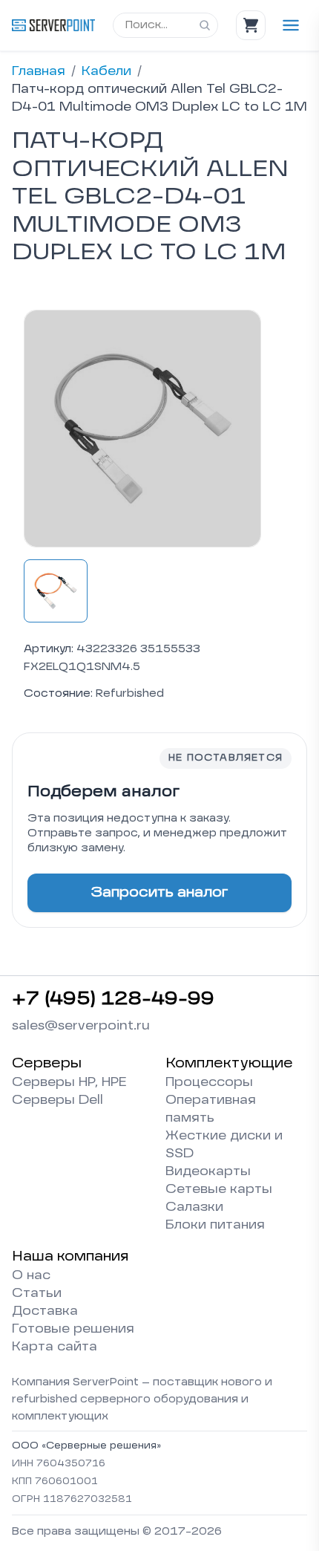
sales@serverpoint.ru (81, 1027)
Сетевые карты (218, 1190)
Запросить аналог (159, 893)
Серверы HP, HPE (69, 1083)
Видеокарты (208, 1172)
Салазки (194, 1208)
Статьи (37, 1294)
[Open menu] (290, 25)
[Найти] (205, 25)
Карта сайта (54, 1347)
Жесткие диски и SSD (224, 1145)
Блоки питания (215, 1226)
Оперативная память (210, 1110)
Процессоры (209, 1083)
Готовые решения (73, 1330)
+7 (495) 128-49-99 (113, 1000)
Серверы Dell (57, 1101)
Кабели (106, 72)
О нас (31, 1276)
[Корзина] (251, 25)
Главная (38, 72)
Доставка (45, 1312)
